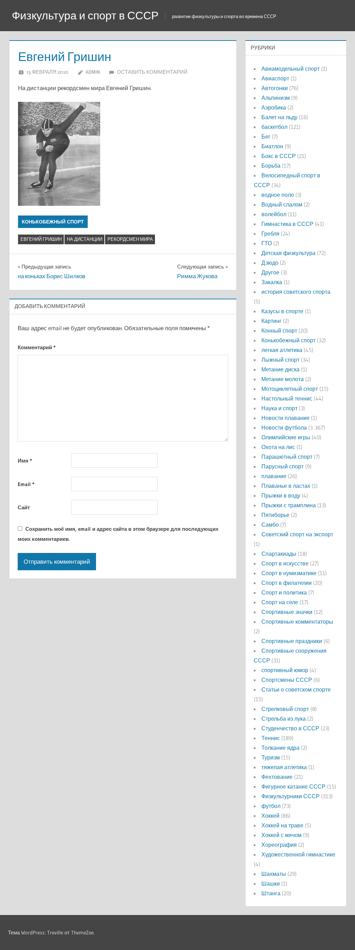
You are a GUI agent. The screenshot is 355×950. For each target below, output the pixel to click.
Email (26, 484)
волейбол (273, 214)
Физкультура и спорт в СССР (85, 15)
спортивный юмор (284, 670)
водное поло (277, 194)
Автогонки (274, 88)
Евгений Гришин (41, 239)
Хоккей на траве (282, 825)
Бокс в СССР (278, 155)
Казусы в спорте (282, 311)
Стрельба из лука (283, 718)
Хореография (279, 844)
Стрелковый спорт (285, 708)
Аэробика (273, 107)
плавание (273, 476)
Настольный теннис (286, 398)
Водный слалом (281, 204)
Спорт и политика (284, 592)
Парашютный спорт (286, 456)
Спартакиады (278, 553)
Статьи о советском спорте (296, 689)
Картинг (271, 320)
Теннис (270, 738)
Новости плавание (285, 417)
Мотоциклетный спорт (289, 388)
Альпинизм (275, 97)
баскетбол (274, 126)
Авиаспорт (275, 78)
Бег (265, 136)
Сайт (24, 507)
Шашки (270, 883)
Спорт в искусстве (285, 563)
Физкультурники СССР (290, 796)
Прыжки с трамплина (288, 505)
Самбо (270, 524)
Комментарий (36, 347)
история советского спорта (295, 291)
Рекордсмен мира (130, 239)
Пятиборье (275, 514)
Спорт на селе (279, 602)
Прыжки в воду (280, 495)
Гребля (270, 233)
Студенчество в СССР (290, 728)
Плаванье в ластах (285, 485)
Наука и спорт (279, 408)
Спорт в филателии (286, 582)
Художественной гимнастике (298, 854)
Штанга (270, 893)
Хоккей (270, 815)
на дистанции (84, 239)
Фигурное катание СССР (293, 786)
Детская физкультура (288, 252)
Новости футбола (284, 427)
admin (93, 72)
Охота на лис (278, 446)
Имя (25, 460)
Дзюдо (269, 262)
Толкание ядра (280, 747)
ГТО (266, 243)
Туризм (270, 757)
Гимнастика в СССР (287, 223)
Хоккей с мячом (281, 835)
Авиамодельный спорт (290, 68)
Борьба (270, 165)
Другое (270, 272)
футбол (270, 805)
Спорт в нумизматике (289, 573)
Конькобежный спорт (53, 222)
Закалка (271, 282)
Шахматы (273, 873)
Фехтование (277, 776)
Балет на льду (279, 117)
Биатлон (272, 146)
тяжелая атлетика (284, 767)
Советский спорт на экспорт (297, 534)
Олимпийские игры (285, 437)
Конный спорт (279, 330)
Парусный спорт (282, 466)
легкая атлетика (281, 349)
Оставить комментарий (152, 72)
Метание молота (282, 379)
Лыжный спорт (280, 359)
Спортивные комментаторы (297, 621)
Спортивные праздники (291, 640)
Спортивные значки (286, 611)
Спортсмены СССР (286, 679)
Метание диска (280, 369)
